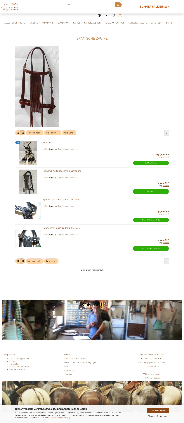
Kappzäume (47, 23)
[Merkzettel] (113, 15)
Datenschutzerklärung (61, 418)
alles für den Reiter (15, 23)
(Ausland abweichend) (70, 149)
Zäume (169, 23)
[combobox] (35, 132)
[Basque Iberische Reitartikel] (12, 9)
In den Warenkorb (151, 220)
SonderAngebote (138, 23)
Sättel (76, 23)
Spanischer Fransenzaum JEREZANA (61, 199)
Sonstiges (156, 23)
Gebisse (34, 23)
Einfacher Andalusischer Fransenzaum (62, 171)
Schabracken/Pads (114, 23)
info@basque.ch (152, 366)
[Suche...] (118, 4)
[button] (99, 15)
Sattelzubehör (92, 23)
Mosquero (48, 142)
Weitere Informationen (158, 416)
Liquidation (63, 23)
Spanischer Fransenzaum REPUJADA (61, 228)
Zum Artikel (151, 163)
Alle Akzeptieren (158, 410)
